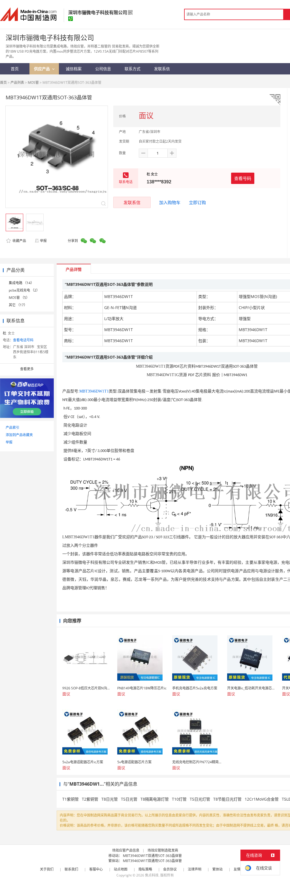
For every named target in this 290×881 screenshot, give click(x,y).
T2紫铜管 (90, 799)
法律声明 (194, 869)
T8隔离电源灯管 (154, 799)
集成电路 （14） (21, 282)
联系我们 (71, 869)
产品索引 (12, 427)
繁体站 (217, 869)
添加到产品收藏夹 (19, 434)
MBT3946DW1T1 (94, 391)
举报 (43, 240)
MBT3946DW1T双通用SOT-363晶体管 (152, 855)
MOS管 (33, 82)
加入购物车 (169, 202)
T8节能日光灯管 (227, 799)
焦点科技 (152, 875)
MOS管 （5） (19, 297)
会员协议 (170, 869)
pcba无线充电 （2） (24, 290)
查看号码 (242, 178)
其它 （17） (18, 305)
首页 (3, 82)
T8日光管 (109, 799)
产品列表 (17, 82)
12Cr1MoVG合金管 (262, 799)
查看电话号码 (23, 340)
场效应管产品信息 (125, 850)
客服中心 (96, 869)
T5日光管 (129, 799)
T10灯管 (179, 799)
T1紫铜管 (70, 799)
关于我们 (47, 869)
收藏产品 (19, 240)
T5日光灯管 (200, 799)
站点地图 (120, 869)
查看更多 (27, 368)
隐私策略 (145, 869)
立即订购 (197, 202)
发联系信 (131, 202)
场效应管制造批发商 (163, 850)
